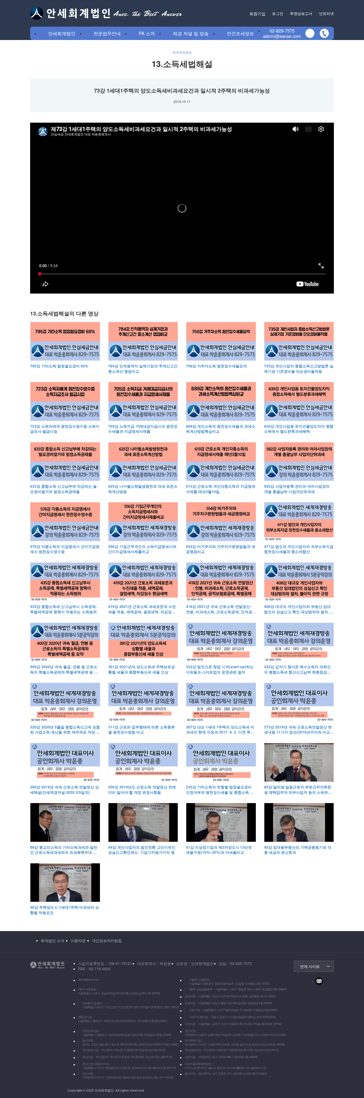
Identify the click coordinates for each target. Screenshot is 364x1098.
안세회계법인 (61, 33)
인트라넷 (326, 13)
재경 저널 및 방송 (191, 33)
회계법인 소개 (52, 940)
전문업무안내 (107, 33)
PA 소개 (147, 33)
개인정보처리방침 (107, 940)
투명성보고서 (301, 13)
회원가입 (257, 13)
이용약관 (78, 940)
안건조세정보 (240, 33)
